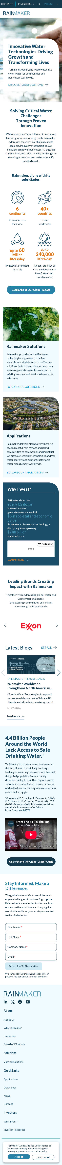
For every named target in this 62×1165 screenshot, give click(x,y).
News (7, 1095)
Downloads (10, 1087)
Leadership (10, 1035)
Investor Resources (14, 1129)
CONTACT (7, 4)
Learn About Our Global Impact (31, 289)
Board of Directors (14, 1044)
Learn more (43, 1157)
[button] (51, 4)
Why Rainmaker (13, 1027)
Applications (11, 1079)
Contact (8, 1103)
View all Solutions (13, 1061)
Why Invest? (11, 1121)
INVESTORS (24, 4)
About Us (9, 1019)
